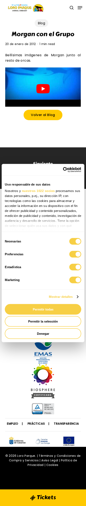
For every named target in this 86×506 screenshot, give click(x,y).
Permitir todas (43, 309)
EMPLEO (12, 424)
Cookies (52, 465)
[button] (80, 8)
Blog (41, 23)
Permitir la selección (43, 321)
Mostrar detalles (61, 296)
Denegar (43, 333)
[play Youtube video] (43, 88)
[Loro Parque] (43, 382)
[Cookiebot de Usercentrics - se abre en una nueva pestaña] (63, 169)
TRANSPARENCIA (66, 424)
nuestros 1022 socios (38, 191)
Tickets (45, 497)
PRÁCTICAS (36, 424)
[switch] (75, 254)
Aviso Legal (49, 460)
